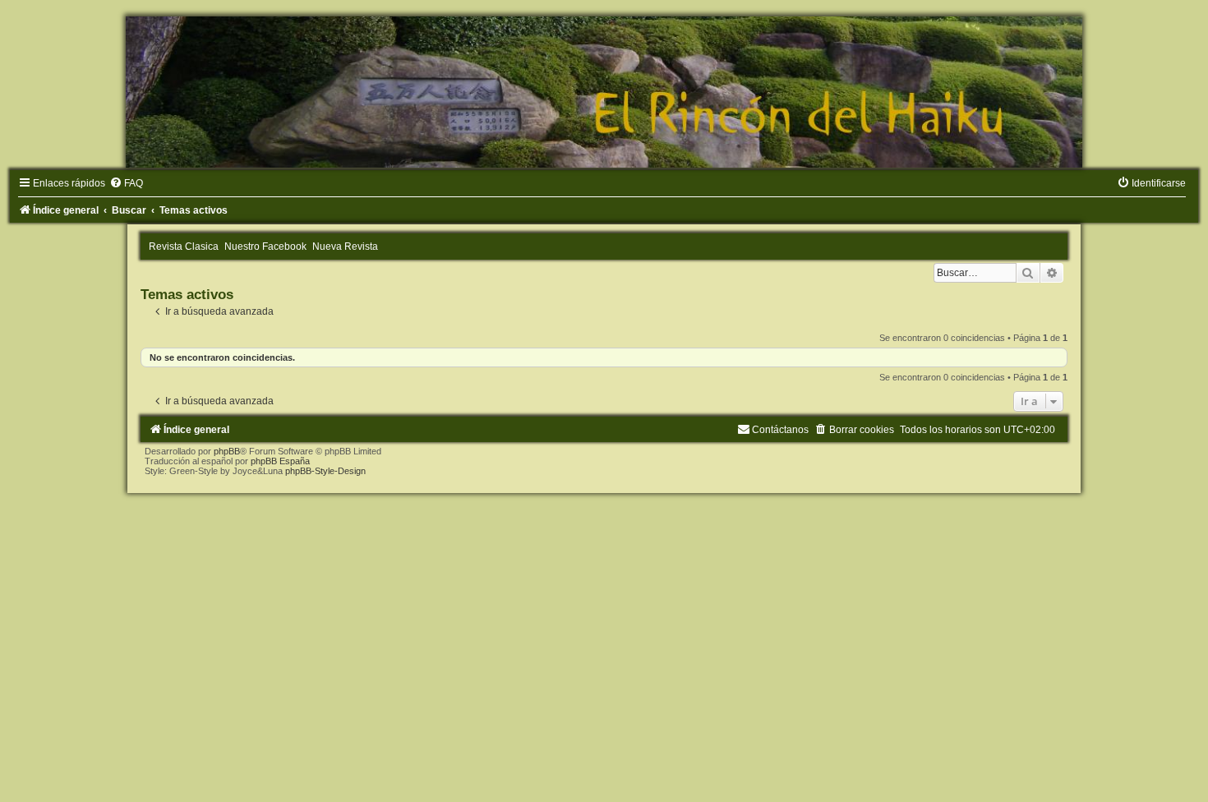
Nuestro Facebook (265, 246)
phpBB (227, 451)
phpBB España (280, 461)
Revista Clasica (184, 246)
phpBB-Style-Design (325, 471)
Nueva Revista (345, 246)
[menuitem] (126, 183)
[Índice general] (604, 92)
